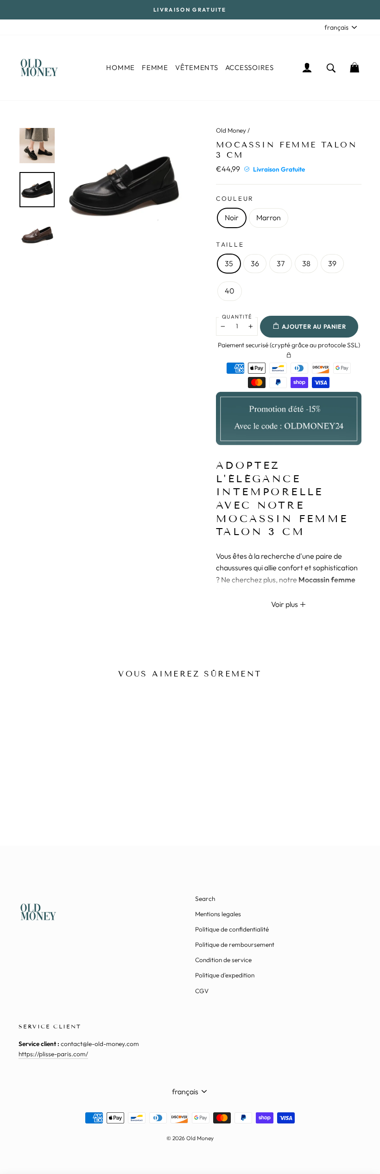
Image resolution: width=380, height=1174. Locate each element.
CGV (202, 991)
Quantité (237, 316)
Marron (268, 217)
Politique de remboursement (234, 944)
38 (306, 263)
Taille (230, 244)
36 (255, 263)
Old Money (231, 130)
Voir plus (285, 604)
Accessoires (249, 67)
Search (205, 898)
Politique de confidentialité (232, 929)
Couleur (235, 198)
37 (281, 263)
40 (229, 290)
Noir (232, 217)
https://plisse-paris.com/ (53, 1054)
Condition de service (223, 960)
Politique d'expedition (224, 975)
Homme (120, 67)
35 (229, 263)
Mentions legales (218, 914)
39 (332, 263)
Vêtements (196, 67)
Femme (155, 67)
